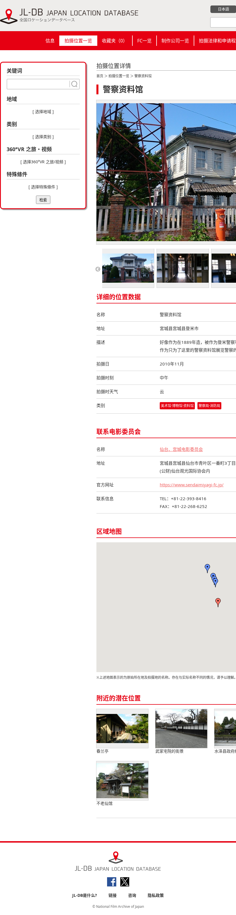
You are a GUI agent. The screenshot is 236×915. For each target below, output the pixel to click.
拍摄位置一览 (78, 41)
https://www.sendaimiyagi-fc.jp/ (192, 484)
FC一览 (144, 41)
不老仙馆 (104, 803)
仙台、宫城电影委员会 (181, 449)
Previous (98, 269)
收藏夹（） (114, 41)
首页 (99, 76)
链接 (113, 895)
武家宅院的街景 (169, 751)
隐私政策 (156, 895)
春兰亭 (102, 751)
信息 (50, 41)
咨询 (132, 895)
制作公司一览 (175, 41)
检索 (43, 200)
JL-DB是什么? (84, 895)
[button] (218, 603)
